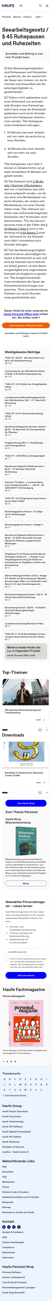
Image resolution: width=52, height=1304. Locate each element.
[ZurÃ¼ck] (40, 730)
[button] (26, 325)
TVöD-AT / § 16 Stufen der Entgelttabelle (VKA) (26, 385)
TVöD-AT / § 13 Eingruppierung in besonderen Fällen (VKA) (26, 499)
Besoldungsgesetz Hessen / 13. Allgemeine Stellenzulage (24, 513)
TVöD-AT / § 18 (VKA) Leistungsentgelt (25, 455)
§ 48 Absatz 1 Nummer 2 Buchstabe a (24, 183)
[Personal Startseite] (9, 5)
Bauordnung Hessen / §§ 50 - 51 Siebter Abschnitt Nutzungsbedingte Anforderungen (25, 610)
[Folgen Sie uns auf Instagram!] (14, 1227)
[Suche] (40, 5)
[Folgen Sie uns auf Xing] (9, 1227)
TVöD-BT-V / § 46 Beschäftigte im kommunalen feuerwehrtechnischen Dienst (25, 635)
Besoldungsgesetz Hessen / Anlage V (24, 524)
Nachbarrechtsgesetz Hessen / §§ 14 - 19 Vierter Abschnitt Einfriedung (26, 596)
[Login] (47, 5)
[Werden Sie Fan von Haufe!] (19, 1227)
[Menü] (21, 5)
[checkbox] (7, 959)
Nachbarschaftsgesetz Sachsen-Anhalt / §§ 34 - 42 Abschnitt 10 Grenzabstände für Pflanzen (26, 429)
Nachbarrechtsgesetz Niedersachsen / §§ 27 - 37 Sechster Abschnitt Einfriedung (25, 469)
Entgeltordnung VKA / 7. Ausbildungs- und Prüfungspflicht (24, 444)
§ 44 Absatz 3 (29, 233)
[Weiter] (47, 730)
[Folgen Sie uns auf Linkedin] (4, 1227)
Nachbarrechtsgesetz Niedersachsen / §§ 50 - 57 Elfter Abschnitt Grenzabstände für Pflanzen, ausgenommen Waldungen (25, 539)
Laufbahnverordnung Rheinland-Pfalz (24, 623)
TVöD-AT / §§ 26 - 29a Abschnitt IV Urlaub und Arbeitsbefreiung (25, 359)
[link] (6, 17)
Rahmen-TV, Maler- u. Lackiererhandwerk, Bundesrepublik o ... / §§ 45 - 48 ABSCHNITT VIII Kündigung (24, 485)
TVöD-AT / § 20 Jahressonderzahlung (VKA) (24, 415)
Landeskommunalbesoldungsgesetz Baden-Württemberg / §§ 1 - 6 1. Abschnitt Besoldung (25, 400)
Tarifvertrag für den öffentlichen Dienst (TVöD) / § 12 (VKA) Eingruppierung (25, 372)
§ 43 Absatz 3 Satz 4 (25, 227)
